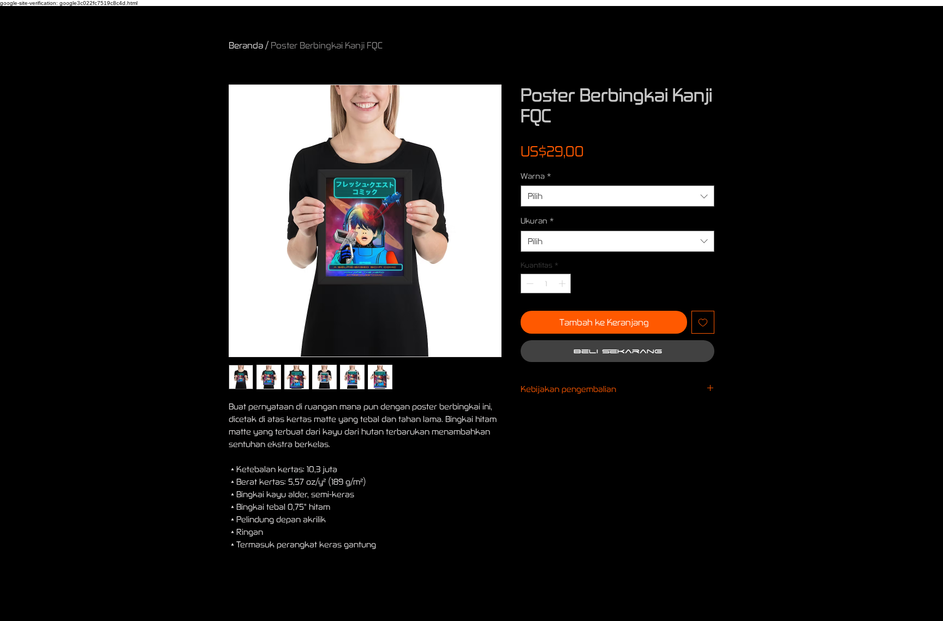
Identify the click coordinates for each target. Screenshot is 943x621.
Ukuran (537, 220)
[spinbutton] (546, 283)
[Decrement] (528, 283)
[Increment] (563, 283)
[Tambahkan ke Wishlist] (702, 322)
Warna (536, 175)
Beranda (246, 45)
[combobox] (617, 196)
